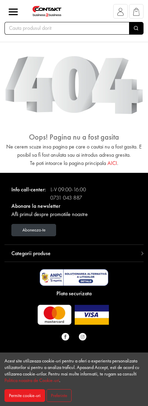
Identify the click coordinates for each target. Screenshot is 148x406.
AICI (112, 163)
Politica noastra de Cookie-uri (31, 380)
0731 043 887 (66, 197)
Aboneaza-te (33, 230)
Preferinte (59, 395)
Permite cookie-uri (25, 395)
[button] (120, 13)
